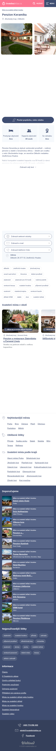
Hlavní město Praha (15, 458)
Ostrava (24, 424)
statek (19, 297)
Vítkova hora (18, 522)
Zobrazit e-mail (17, 243)
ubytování (7, 280)
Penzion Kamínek (20, 543)
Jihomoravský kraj (34, 476)
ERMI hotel (18, 608)
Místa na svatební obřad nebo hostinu (17, 697)
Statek (32, 441)
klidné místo (25, 653)
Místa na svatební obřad (12, 701)
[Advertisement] (28, 87)
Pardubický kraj (13, 471)
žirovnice (23, 274)
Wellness (19, 445)
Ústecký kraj (12, 467)
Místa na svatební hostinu (12, 705)
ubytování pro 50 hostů (23, 280)
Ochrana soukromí (9, 689)
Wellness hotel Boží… (22, 576)
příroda (33, 636)
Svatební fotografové (10, 710)
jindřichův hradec (20, 268)
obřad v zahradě (9, 658)
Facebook (30, 736)
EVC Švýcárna (19, 597)
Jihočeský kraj (10, 19)
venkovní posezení (10, 653)
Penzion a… (18, 533)
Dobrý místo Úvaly (21, 501)
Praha (9, 424)
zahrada (43, 636)
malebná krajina (20, 291)
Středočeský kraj (33, 458)
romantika (40, 641)
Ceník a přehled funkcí (11, 680)
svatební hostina (25, 286)
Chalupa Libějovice (21, 586)
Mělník (21, 428)
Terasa (10, 445)
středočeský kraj (27, 641)
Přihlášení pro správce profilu (14, 693)
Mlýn (48, 441)
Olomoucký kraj (29, 471)
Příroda (10, 441)
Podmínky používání (10, 685)
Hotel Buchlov (19, 565)
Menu (52, 3)
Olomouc (41, 424)
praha (26, 647)
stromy (17, 647)
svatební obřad (38, 297)
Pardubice (11, 428)
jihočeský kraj (35, 268)
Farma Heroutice (20, 554)
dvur (27, 297)
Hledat (39, 3)
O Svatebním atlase (10, 676)
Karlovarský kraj (41, 463)
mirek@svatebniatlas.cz (30, 730)
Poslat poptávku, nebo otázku (30, 120)
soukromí (7, 291)
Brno (17, 424)
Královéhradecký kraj (42, 467)
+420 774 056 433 (30, 725)
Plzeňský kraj (26, 463)
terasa (36, 653)
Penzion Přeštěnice (21, 618)
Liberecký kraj (25, 467)
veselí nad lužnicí (10, 274)
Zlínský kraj (12, 480)
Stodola (41, 441)
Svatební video (8, 714)
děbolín (6, 268)
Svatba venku (21, 441)
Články (5, 672)
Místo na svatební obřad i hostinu (12, 10)
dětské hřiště (8, 297)
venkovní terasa (9, 286)
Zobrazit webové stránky (21, 236)
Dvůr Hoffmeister (20, 511)
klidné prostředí (36, 274)
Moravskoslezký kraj (15, 476)
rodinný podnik (41, 280)
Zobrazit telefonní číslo (20, 250)
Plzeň (32, 424)
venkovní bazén (36, 291)
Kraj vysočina (24, 480)
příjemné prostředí (41, 286)
